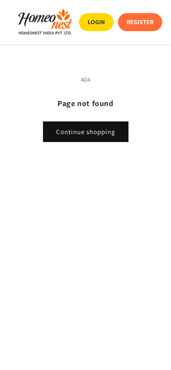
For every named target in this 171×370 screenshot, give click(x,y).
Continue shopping (85, 132)
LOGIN (96, 22)
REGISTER (140, 22)
